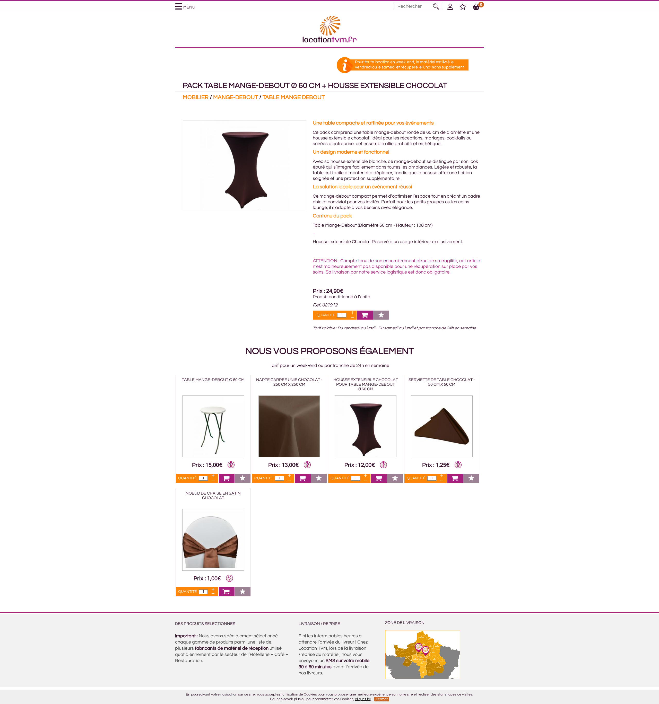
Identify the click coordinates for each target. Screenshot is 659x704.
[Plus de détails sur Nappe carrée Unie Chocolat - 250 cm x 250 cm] (289, 456)
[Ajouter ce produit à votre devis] (365, 318)
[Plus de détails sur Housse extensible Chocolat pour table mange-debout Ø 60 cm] (365, 456)
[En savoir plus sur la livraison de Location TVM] (422, 678)
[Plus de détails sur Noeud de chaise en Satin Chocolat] (213, 569)
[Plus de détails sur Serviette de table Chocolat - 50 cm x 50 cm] (442, 456)
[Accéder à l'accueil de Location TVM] (329, 41)
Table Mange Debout (294, 97)
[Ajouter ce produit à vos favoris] (381, 318)
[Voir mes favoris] (462, 8)
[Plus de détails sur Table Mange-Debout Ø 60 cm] (213, 456)
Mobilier (196, 97)
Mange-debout (235, 97)
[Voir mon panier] (476, 8)
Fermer (382, 699)
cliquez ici (363, 699)
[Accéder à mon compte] (450, 8)
